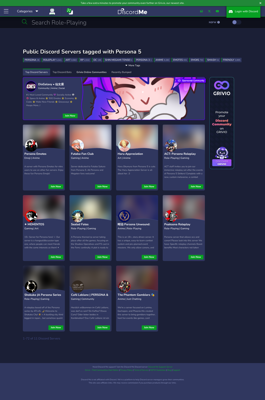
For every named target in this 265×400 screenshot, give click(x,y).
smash (213, 60)
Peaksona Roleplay (177, 224)
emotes (180, 60)
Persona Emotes (35, 154)
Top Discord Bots (62, 72)
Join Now (70, 115)
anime (162, 60)
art (71, 60)
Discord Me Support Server (160, 367)
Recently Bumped (121, 72)
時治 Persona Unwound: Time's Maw (134, 226)
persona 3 (144, 60)
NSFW (213, 22)
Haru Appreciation (130, 154)
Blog (169, 370)
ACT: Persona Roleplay (180, 154)
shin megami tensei (118, 60)
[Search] (25, 21)
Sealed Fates (79, 224)
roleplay (52, 60)
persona (32, 60)
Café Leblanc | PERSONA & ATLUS (89, 297)
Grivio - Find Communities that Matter (102, 370)
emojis (197, 60)
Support (176, 370)
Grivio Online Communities (92, 72)
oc (97, 60)
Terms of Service (141, 370)
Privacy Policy (126, 370)
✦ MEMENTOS (34, 224)
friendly (231, 60)
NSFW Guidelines (158, 370)
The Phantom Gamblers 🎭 (136, 295)
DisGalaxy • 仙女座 (51, 84)
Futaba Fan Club (82, 154)
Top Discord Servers (36, 72)
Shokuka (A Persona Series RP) (42, 297)
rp (85, 60)
